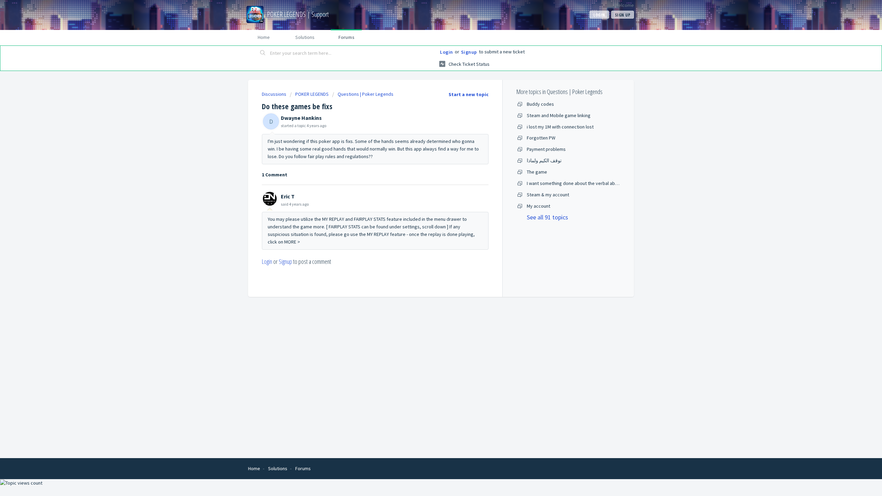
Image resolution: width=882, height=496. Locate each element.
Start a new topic (469, 94)
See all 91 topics (547, 217)
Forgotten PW (541, 138)
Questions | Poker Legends (365, 94)
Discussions (274, 94)
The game (537, 172)
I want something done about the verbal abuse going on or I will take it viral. (604, 183)
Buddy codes (540, 104)
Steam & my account (548, 195)
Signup (469, 52)
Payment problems (546, 149)
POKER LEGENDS (312, 94)
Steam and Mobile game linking (559, 115)
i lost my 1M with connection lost (560, 127)
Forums (346, 37)
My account (538, 206)
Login (446, 52)
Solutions (305, 37)
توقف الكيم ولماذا (544, 160)
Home (264, 37)
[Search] (263, 53)
